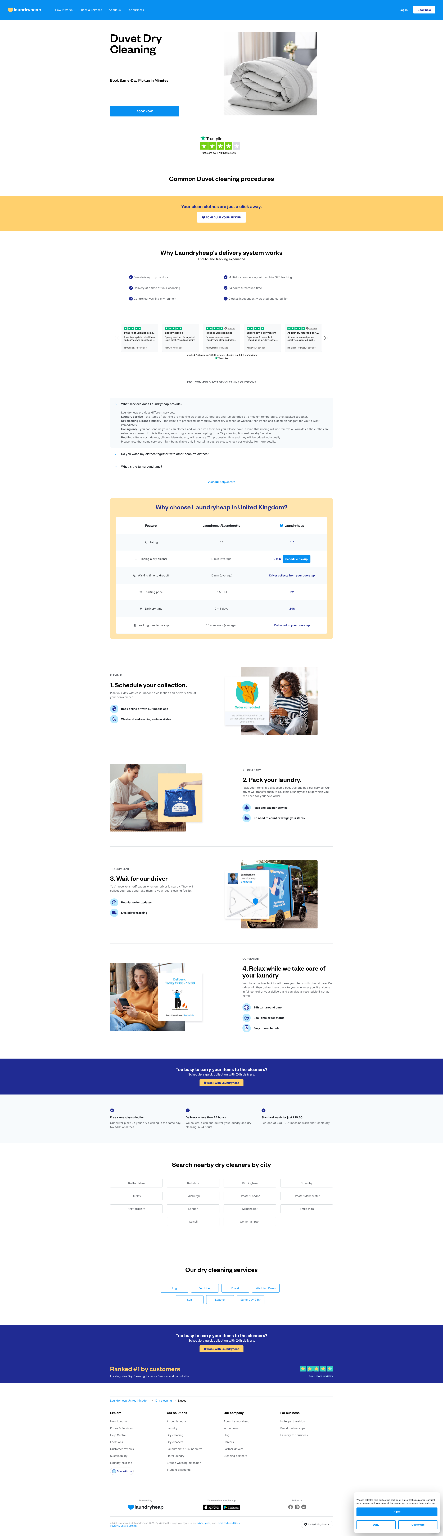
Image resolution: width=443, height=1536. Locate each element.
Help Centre (118, 1435)
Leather (220, 1299)
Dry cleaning (163, 1400)
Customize (418, 1524)
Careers (229, 1442)
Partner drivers (233, 1449)
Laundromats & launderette (184, 1449)
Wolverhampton (250, 1221)
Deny (376, 1524)
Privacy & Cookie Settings (124, 1525)
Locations (116, 1442)
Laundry (172, 1428)
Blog (226, 1435)
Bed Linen (204, 1288)
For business (136, 10)
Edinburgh (193, 1196)
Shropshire (307, 1208)
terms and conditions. (228, 1523)
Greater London (250, 1196)
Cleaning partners (235, 1456)
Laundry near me (121, 1462)
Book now (424, 10)
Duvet (235, 1288)
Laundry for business (294, 1435)
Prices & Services (90, 10)
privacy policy (204, 1523)
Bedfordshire (136, 1183)
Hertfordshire (136, 1208)
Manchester (249, 1208)
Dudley (136, 1196)
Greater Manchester (307, 1196)
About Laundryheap (236, 1421)
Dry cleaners (175, 1442)
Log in (404, 10)
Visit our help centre (221, 482)
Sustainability (119, 1456)
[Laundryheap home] (24, 9)
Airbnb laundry (176, 1421)
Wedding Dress (266, 1288)
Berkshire (193, 1183)
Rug (174, 1288)
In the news (231, 1428)
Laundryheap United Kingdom (129, 1400)
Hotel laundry (175, 1456)
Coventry (307, 1183)
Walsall (193, 1221)
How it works (64, 10)
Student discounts (179, 1469)
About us (115, 10)
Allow (397, 1511)
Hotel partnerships (292, 1421)
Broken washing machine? (184, 1462)
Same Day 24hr (250, 1299)
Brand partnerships (292, 1428)
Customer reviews (122, 1449)
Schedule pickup (296, 559)
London (193, 1208)
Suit (189, 1299)
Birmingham (250, 1183)
